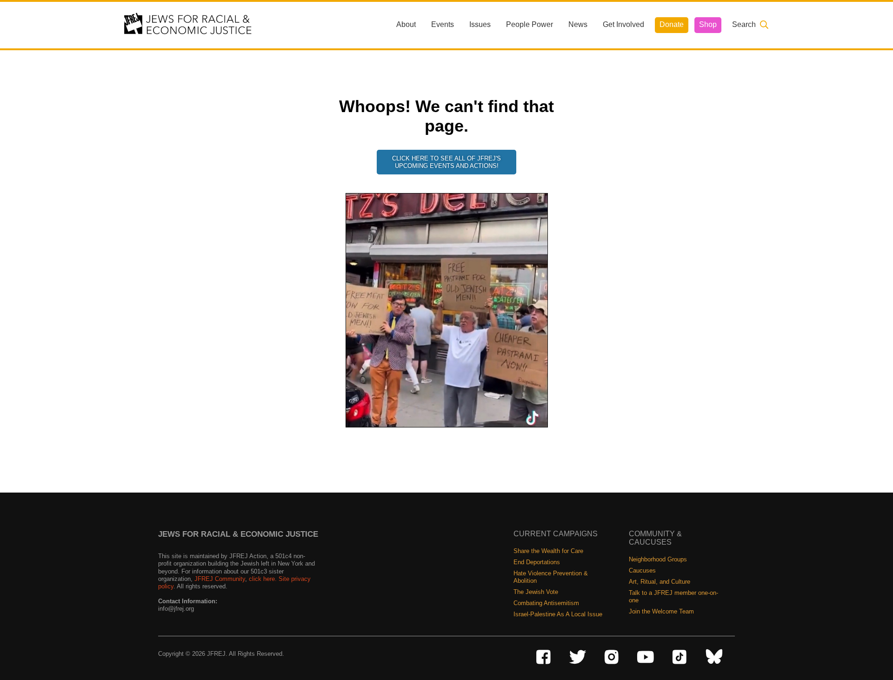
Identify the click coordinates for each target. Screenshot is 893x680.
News (577, 24)
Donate (672, 24)
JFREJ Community (219, 578)
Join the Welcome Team (661, 611)
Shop (708, 24)
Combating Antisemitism (546, 603)
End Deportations (536, 562)
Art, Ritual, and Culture (659, 581)
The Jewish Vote (535, 591)
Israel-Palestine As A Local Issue (557, 614)
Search (744, 24)
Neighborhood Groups (658, 559)
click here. (263, 578)
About (406, 24)
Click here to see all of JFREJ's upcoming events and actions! (446, 162)
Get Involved (623, 24)
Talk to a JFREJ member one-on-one (673, 596)
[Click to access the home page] (188, 24)
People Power (529, 24)
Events (442, 24)
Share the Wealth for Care (548, 550)
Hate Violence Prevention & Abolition (550, 577)
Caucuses (642, 570)
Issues (480, 24)
